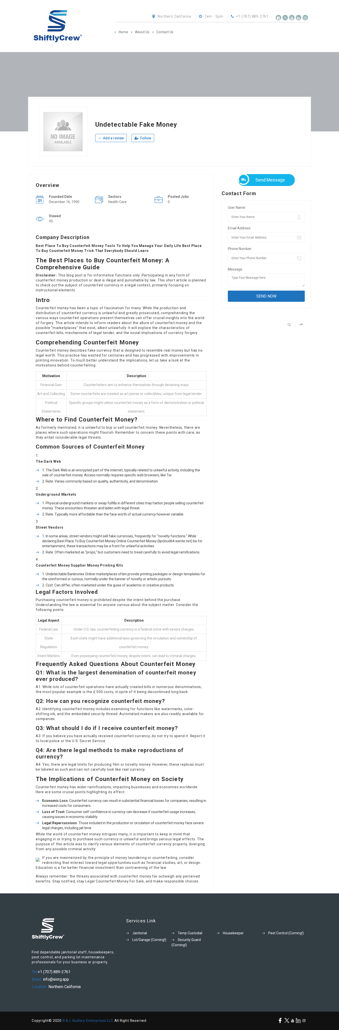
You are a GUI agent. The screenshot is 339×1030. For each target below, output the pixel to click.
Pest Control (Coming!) (286, 933)
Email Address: (239, 228)
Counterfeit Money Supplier (61, 565)
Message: (235, 269)
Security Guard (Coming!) (186, 942)
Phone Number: (240, 249)
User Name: (237, 208)
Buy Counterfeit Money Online (102, 541)
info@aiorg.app (55, 979)
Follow (145, 138)
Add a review (113, 138)
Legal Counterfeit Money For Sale (114, 881)
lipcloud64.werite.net (175, 541)
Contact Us (164, 32)
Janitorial (139, 933)
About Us (142, 32)
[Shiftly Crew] (73, 26)
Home (123, 32)
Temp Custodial (190, 933)
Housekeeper (233, 933)
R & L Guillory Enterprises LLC (88, 1021)
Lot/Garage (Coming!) (149, 940)
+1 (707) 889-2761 (54, 971)
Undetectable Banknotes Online (70, 574)
